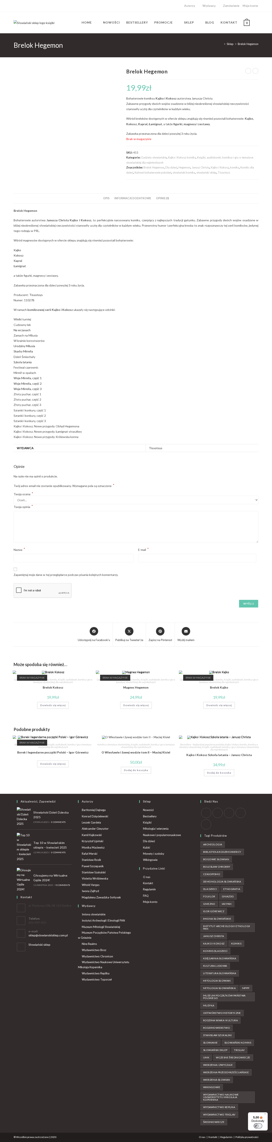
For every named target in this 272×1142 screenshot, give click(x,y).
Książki (147, 822)
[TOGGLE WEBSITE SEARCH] (257, 22)
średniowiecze (213, 1122)
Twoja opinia (23, 506)
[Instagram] (24, 6)
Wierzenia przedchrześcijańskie (226, 1072)
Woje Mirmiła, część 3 (28, 389)
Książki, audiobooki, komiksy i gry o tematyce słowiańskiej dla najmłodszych (62, 681)
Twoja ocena (23, 494)
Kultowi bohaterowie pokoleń (153, 172)
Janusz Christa (201, 167)
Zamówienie (231, 5)
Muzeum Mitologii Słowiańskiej (101, 927)
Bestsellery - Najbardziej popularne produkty (202, 744)
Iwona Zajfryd (90, 891)
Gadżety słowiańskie (154, 157)
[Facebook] (19, 6)
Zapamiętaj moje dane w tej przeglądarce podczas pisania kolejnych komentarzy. (66, 575)
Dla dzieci (171, 167)
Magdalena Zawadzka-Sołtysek (101, 897)
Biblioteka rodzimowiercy (222, 851)
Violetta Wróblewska (95, 878)
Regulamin (149, 889)
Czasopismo (211, 874)
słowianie (210, 1042)
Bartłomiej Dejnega (94, 810)
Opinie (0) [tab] (162, 198)
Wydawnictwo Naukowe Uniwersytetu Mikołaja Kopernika (103, 964)
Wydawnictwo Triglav (219, 1114)
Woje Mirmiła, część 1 (28, 378)
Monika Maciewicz (93, 847)
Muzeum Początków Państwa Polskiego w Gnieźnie (104, 935)
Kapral (18, 260)
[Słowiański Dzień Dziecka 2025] (24, 816)
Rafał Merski (89, 853)
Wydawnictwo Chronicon (97, 956)
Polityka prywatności (246, 1137)
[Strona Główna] (221, 44)
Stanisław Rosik (91, 859)
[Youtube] (29, 6)
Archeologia (212, 844)
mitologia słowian (217, 980)
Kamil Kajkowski (92, 835)
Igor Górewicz (213, 911)
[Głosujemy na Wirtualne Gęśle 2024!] (24, 880)
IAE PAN (227, 903)
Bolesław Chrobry (216, 866)
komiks (234, 167)
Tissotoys (224, 172)
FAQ (146, 895)
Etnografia (231, 889)
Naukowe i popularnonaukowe (162, 835)
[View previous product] (248, 71)
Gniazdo (228, 896)
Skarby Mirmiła (23, 351)
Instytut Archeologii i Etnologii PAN (103, 920)
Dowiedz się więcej (53, 705)
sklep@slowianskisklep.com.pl (48, 935)
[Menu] (265, 1114)
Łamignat (20, 266)
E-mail (143, 549)
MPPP (245, 988)
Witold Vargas (90, 885)
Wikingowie (150, 859)
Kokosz (18, 255)
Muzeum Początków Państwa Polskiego (224, 997)
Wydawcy (209, 5)
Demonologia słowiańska (222, 881)
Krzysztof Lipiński (92, 841)
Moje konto (250, 5)
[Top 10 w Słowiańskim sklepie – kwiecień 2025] (24, 847)
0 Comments (58, 822)
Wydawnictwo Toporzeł (97, 979)
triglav (239, 1050)
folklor (209, 896)
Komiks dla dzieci (215, 951)
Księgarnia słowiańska (219, 958)
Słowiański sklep (39, 944)
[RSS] (206, 824)
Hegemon (184, 167)
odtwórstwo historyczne (222, 1012)
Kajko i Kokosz (220, 167)
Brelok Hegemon (248, 44)
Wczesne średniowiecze (233, 1057)
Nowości (148, 810)
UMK (206, 1057)
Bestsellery (150, 816)
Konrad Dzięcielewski (95, 816)
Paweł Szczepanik (93, 866)
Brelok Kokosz (53, 687)
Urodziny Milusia (24, 346)
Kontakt (148, 883)
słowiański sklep (206, 172)
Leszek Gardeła (91, 822)
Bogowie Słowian (216, 859)
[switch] (258, 1125)
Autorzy (189, 5)
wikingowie (211, 1087)
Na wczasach (22, 330)
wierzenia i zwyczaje (218, 1064)
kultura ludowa (215, 965)
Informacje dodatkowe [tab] (132, 198)
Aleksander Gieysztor (95, 828)
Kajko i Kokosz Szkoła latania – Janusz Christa (219, 755)
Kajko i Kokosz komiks (182, 157)
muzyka (208, 1005)
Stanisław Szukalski (94, 872)
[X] (15, 6)
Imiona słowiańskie (93, 914)
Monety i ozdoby (153, 853)
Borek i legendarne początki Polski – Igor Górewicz (53, 752)
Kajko (17, 250)
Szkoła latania (23, 362)
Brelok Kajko (219, 687)
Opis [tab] (106, 198)
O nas (146, 877)
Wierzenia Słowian (216, 1079)
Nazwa (19, 549)
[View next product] (255, 71)
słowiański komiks (184, 172)
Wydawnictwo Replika (95, 973)
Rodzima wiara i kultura (220, 1020)
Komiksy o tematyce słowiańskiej (113, 744)
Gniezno (209, 903)
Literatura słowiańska (219, 973)
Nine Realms (89, 944)
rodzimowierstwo (216, 1027)
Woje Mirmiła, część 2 (28, 383)
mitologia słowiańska (219, 988)
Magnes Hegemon (136, 687)
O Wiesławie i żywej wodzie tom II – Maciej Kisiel (136, 752)
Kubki (146, 847)
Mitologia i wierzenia (156, 828)
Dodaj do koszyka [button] (136, 770)
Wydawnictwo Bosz (94, 950)
